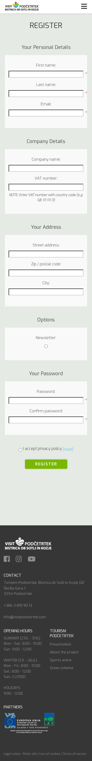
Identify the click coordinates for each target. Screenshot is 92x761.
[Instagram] (21, 559)
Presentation (60, 644)
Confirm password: (46, 411)
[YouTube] (34, 559)
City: (46, 283)
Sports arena (60, 660)
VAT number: (46, 178)
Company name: (46, 159)
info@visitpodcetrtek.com (25, 617)
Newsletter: (46, 337)
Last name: (46, 84)
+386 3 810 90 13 (18, 605)
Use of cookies (50, 754)
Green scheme (61, 667)
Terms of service (74, 754)
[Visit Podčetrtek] (28, 543)
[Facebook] (9, 559)
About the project (64, 652)
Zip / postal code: (46, 264)
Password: (46, 391)
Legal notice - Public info (20, 754)
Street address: (46, 245)
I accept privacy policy (42, 448)
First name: (46, 65)
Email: (46, 104)
